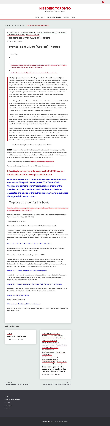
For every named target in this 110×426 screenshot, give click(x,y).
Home (37, 17)
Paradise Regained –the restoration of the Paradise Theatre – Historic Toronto (54, 369)
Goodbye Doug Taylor (54, 17)
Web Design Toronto (61, 421)
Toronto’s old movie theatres (19, 67)
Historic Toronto (55, 8)
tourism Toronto (62, 361)
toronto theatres (47, 354)
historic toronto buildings (28, 32)
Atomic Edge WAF (48, 421)
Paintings (66, 17)
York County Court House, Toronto (52, 364)
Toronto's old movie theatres (16, 34)
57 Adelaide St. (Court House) (51, 333)
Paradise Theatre (61, 345)
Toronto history (61, 32)
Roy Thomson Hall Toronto (50, 347)
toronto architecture (49, 32)
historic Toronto (60, 338)
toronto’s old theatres (35, 67)
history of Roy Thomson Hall (50, 343)
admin (21, 41)
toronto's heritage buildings (50, 357)
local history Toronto (48, 345)
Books (43, 17)
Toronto (39, 32)
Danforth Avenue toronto (49, 73)
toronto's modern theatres (50, 359)
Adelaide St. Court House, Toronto (52, 335)
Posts (73, 17)
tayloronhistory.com (48, 350)
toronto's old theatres (32, 34)
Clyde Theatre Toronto (33, 73)
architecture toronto (13, 32)
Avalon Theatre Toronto (18, 73)
